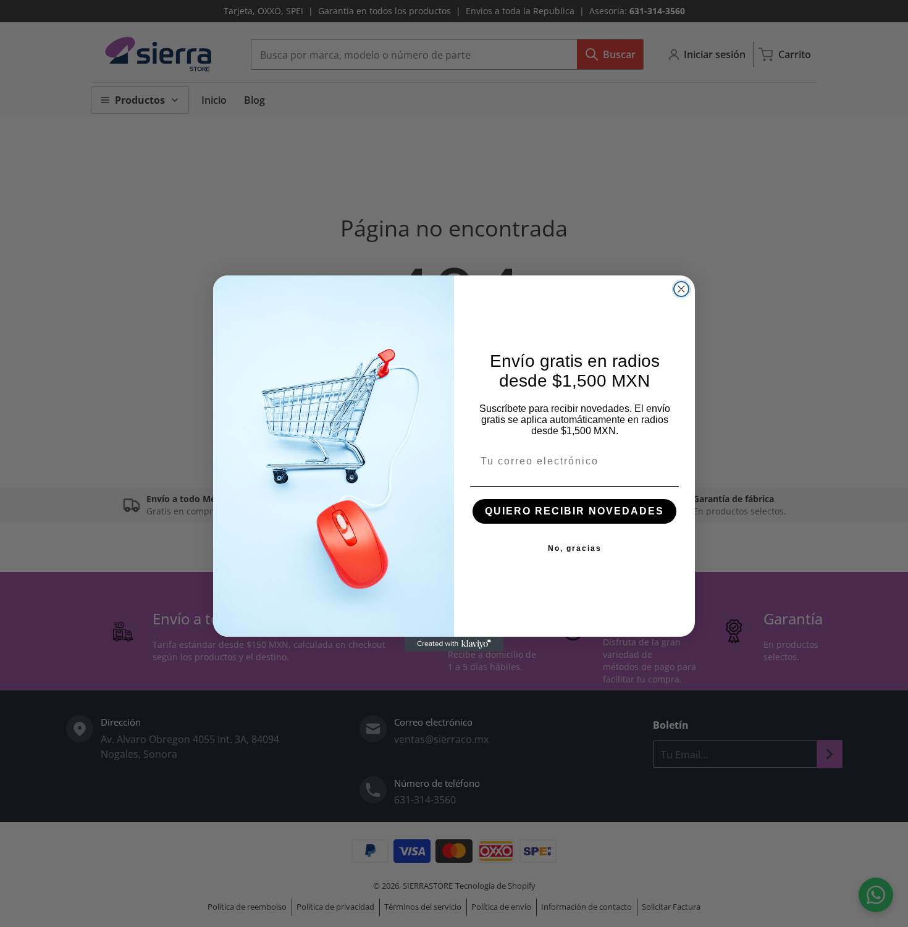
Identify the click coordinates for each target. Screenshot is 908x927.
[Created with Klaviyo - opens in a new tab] (454, 644)
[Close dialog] (681, 289)
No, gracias (575, 548)
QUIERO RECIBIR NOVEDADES (574, 511)
